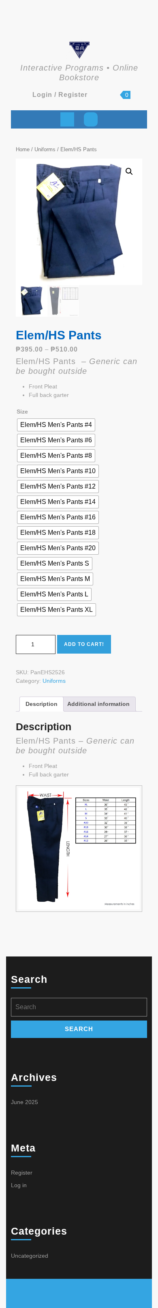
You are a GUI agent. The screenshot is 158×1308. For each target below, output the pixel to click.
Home (23, 149)
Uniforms (45, 149)
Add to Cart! (84, 644)
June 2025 (24, 1102)
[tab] (67, 119)
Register (21, 1172)
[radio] (56, 425)
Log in (19, 1185)
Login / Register (60, 94)
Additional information (98, 704)
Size (22, 411)
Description (42, 704)
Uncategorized (29, 1255)
